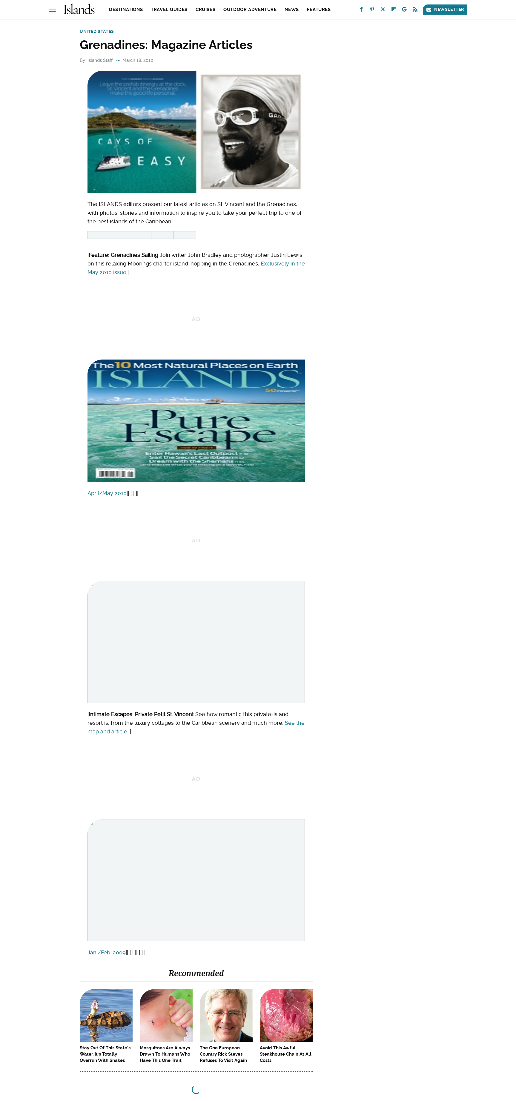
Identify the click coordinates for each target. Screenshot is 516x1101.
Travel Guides (169, 9)
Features (319, 9)
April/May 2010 (107, 493)
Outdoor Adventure (250, 9)
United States (97, 31)
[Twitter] (383, 10)
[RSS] (415, 10)
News (292, 9)
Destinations (126, 9)
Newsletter (449, 9)
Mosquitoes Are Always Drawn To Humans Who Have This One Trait (165, 1054)
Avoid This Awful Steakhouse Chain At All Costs (285, 1054)
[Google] (404, 10)
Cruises (205, 9)
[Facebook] (361, 10)
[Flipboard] (394, 10)
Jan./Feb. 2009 (106, 952)
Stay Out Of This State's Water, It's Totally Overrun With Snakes (105, 1054)
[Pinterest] (372, 10)
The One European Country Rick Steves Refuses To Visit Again (223, 1054)
